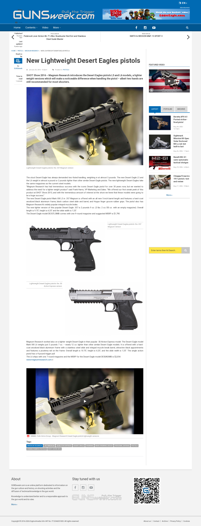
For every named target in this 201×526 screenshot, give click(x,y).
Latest (156, 109)
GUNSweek (18, 68)
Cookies (186, 521)
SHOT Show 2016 (54, 449)
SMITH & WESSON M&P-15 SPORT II (146, 36)
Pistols (66, 70)
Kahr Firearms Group (104, 446)
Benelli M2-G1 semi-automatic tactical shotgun (181, 160)
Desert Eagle (78, 446)
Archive (181, 109)
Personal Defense (122, 446)
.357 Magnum (49, 446)
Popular (168, 109)
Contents (30, 27)
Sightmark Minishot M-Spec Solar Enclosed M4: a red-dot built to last (181, 141)
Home (17, 27)
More (56, 27)
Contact (156, 521)
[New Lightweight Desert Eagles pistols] (84, 126)
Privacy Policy (175, 521)
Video (45, 27)
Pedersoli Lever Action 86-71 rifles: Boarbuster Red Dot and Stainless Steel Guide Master (55, 37)
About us (147, 521)
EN (183, 3)
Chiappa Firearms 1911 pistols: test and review (182, 179)
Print (20, 23)
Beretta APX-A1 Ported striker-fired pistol (180, 119)
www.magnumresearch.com (39, 359)
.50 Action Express (63, 446)
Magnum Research (34, 446)
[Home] (54, 13)
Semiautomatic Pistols (36, 449)
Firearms (89, 446)
